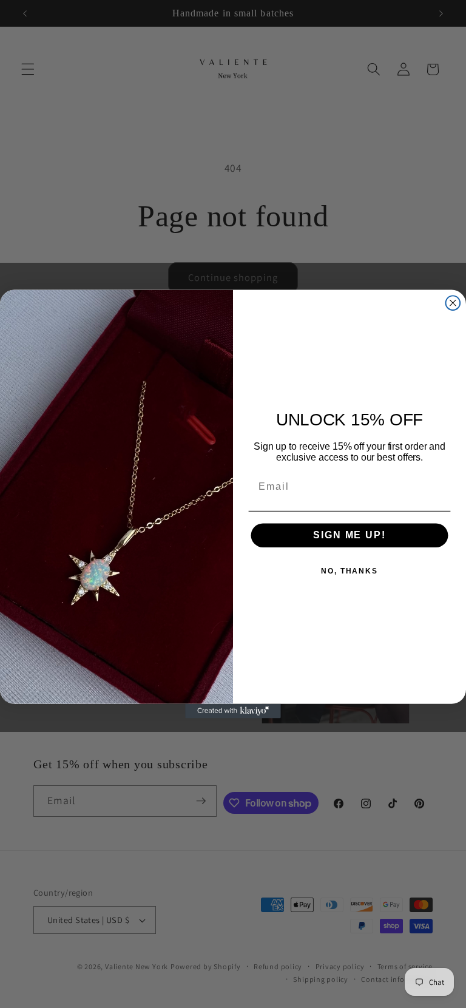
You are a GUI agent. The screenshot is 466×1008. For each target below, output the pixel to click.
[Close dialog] (453, 303)
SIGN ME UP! (349, 535)
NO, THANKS (349, 571)
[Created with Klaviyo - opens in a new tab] (233, 711)
